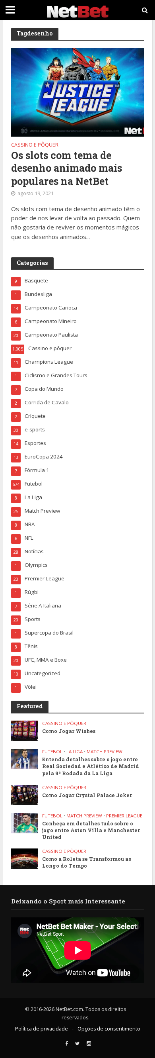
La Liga (74, 751)
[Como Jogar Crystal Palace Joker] (25, 794)
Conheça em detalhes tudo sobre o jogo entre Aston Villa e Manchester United (91, 830)
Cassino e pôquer (34, 145)
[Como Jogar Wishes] (25, 730)
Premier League (124, 816)
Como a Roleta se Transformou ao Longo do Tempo (87, 862)
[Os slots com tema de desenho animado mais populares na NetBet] (77, 91)
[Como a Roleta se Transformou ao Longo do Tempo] (25, 858)
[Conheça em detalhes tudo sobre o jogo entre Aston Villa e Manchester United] (25, 822)
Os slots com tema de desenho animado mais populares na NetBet (66, 168)
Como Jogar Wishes (68, 731)
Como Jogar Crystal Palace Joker (87, 795)
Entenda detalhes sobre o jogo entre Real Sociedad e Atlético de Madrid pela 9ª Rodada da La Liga (90, 766)
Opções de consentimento (109, 1028)
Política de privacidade (41, 1028)
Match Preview (104, 751)
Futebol (52, 751)
